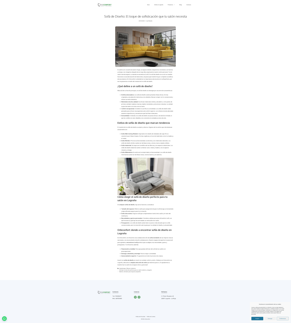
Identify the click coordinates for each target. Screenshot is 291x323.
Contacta (188, 4)
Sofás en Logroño (158, 4)
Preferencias (282, 318)
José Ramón (149, 21)
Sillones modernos (131, 268)
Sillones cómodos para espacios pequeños (130, 271)
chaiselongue (122, 268)
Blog (180, 4)
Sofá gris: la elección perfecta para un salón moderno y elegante (135, 270)
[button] (4, 318)
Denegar (270, 318)
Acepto (257, 318)
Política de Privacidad (140, 316)
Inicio (148, 4)
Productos (170, 4)
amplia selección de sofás (139, 262)
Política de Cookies (151, 316)
